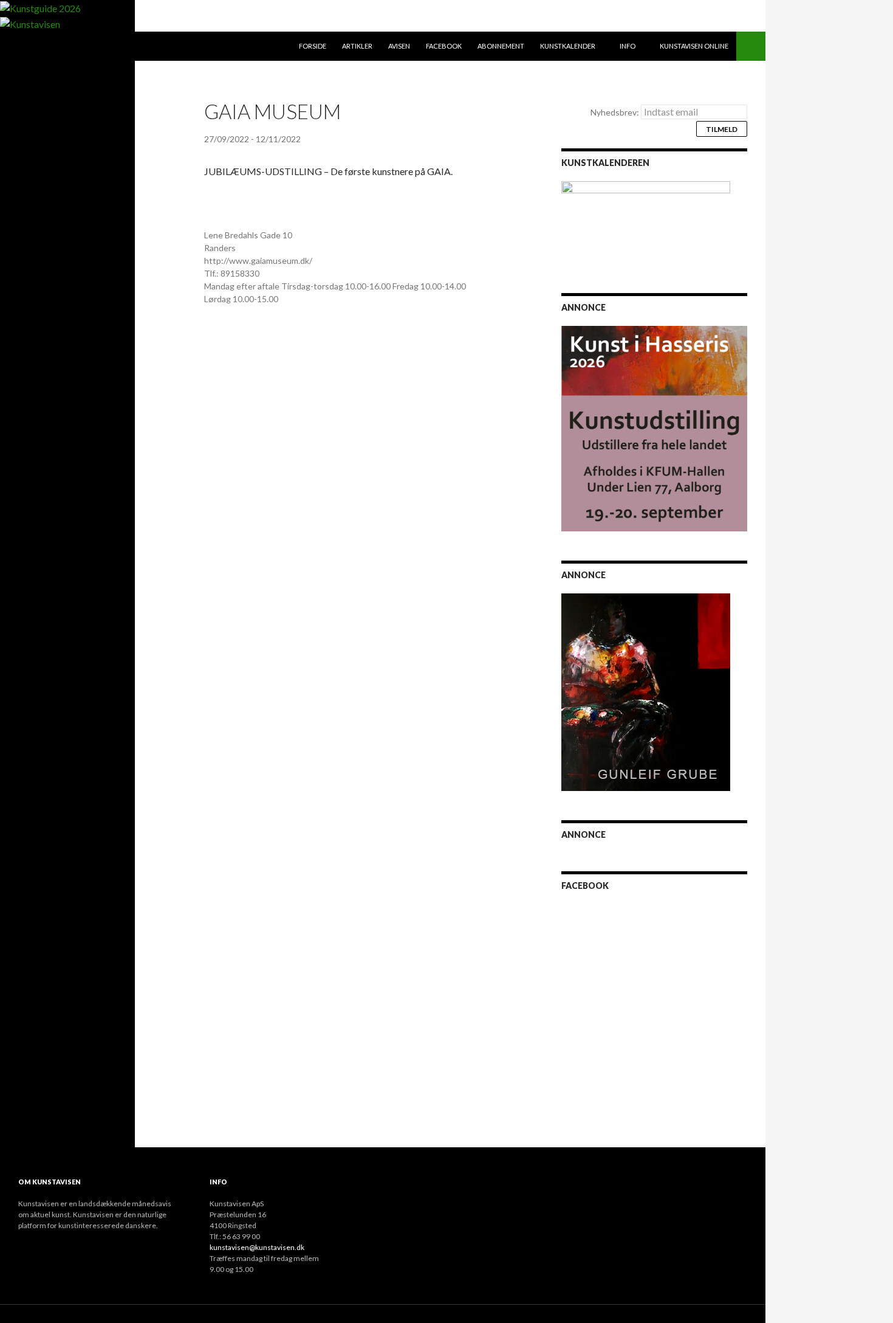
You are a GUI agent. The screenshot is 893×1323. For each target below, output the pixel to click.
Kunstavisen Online (694, 46)
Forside (312, 46)
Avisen (399, 46)
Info (627, 46)
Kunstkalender (567, 46)
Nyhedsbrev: (615, 112)
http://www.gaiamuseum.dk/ (258, 260)
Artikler (357, 46)
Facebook (444, 46)
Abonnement (500, 46)
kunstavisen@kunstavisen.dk (257, 1247)
